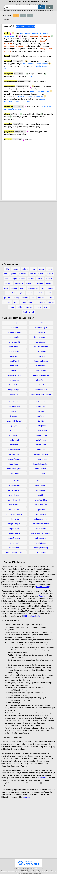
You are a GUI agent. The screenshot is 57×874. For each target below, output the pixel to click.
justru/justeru (41, 440)
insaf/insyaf (40, 406)
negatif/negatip (14, 538)
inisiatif (29, 293)
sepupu (41, 269)
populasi (7, 297)
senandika (19, 283)
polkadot (31, 278)
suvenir (11, 307)
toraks (46, 307)
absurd (33, 273)
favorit (43, 288)
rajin (15, 302)
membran (39, 283)
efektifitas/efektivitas (41, 375)
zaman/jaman (41, 552)
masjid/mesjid (14, 504)
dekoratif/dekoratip (41, 346)
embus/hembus (41, 389)
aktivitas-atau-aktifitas (36, 302)
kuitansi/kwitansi (14, 485)
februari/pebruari (14, 401)
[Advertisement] (28, 168)
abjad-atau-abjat (18, 278)
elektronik (39, 293)
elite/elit (41, 385)
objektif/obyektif (41, 485)
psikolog (25, 269)
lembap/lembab (14, 490)
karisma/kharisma (41, 454)
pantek (51, 288)
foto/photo (14, 416)
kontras (38, 307)
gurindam (29, 283)
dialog (23, 302)
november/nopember (14, 552)
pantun (14, 273)
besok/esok (14, 394)
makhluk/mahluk (14, 500)
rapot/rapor (41, 509)
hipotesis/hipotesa (14, 459)
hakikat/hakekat (14, 449)
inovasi (51, 302)
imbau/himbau (14, 473)
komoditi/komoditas (40, 464)
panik (6, 288)
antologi (16, 297)
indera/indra (40, 401)
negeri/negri (14, 543)
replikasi (20, 307)
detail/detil (41, 356)
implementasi (28, 312)
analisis (29, 307)
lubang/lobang (14, 495)
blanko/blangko (41, 327)
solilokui (40, 278)
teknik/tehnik (41, 543)
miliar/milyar (14, 519)
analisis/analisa (14, 351)
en (51, 297)
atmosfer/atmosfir (14, 375)
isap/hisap (41, 411)
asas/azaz (14, 365)
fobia (7, 269)
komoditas (23, 273)
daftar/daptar (41, 342)
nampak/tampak (14, 523)
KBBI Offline (42, 777)
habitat (49, 269)
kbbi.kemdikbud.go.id (31, 616)
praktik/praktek (41, 500)
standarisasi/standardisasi (41, 533)
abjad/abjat (14, 322)
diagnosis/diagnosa (41, 361)
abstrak (48, 293)
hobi (33, 269)
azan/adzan (14, 380)
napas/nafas (14, 528)
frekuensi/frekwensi (14, 421)
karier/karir (41, 449)
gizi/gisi (14, 425)
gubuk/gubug (14, 435)
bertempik (7, 302)
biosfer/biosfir (41, 322)
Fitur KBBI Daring (43, 586)
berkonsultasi (33, 288)
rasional (49, 283)
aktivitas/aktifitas (14, 332)
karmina (41, 273)
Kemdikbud (43, 596)
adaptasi (20, 293)
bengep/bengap (14, 389)
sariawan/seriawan (41, 519)
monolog (8, 283)
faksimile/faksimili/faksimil (41, 394)
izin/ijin (41, 421)
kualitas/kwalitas (14, 480)
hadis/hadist (14, 440)
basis (6, 273)
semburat (41, 297)
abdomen (15, 269)
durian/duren (41, 365)
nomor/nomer (14, 547)
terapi (7, 278)
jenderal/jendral (41, 435)
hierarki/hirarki (14, 454)
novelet (50, 273)
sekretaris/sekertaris (41, 523)
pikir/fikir (41, 495)
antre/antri (14, 356)
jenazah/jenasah (41, 430)
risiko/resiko (41, 514)
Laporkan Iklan (28, 797)
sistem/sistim (41, 528)
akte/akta (14, 327)
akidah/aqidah (14, 337)
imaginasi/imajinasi (14, 468)
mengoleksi (10, 293)
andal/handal (14, 346)
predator (14, 288)
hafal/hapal (14, 444)
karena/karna (41, 444)
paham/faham (41, 490)
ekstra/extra (40, 380)
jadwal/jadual (41, 425)
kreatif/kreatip (41, 473)
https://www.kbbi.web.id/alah (25, 26)
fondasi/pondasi (14, 406)
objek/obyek (41, 480)
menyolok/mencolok (14, 514)
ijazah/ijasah (14, 464)
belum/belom (14, 385)
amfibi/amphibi (14, 342)
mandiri (25, 297)
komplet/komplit (41, 468)
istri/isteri (40, 416)
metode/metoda (14, 509)
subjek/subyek (41, 538)
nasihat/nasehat (14, 533)
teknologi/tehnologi (41, 547)
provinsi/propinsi (41, 504)
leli (33, 297)
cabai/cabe (41, 332)
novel (22, 288)
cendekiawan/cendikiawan (41, 337)
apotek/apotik (14, 361)
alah (16, 15)
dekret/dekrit (41, 351)
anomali (49, 278)
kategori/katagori (41, 459)
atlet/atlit (14, 370)
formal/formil (14, 411)
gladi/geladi (14, 430)
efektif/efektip (41, 370)
